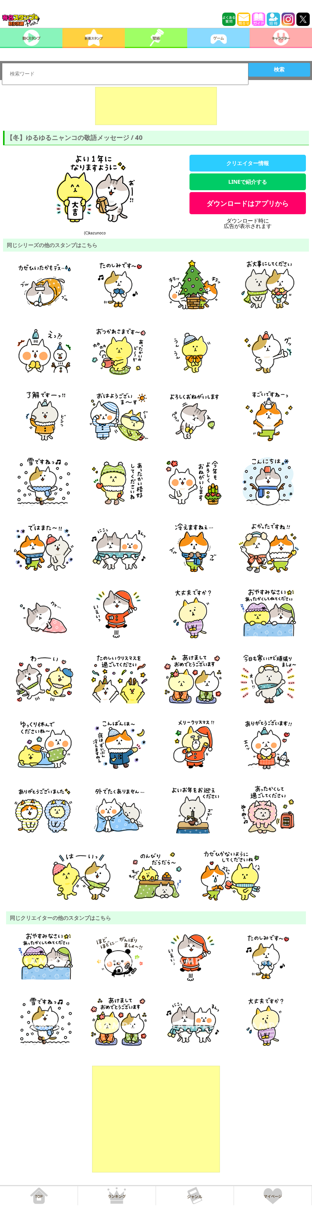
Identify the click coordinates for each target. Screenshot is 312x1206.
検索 (279, 69)
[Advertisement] (156, 106)
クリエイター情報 (247, 163)
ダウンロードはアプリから (248, 203)
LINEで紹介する (247, 181)
